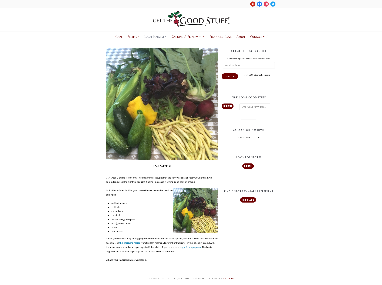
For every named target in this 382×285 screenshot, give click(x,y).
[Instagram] (252, 4)
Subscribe (229, 76)
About (241, 37)
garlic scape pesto (191, 247)
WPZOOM (228, 278)
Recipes (132, 37)
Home (118, 37)
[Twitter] (272, 4)
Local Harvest (154, 37)
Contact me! (259, 37)
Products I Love (221, 37)
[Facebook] (259, 4)
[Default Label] (266, 4)
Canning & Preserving (187, 37)
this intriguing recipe (129, 242)
